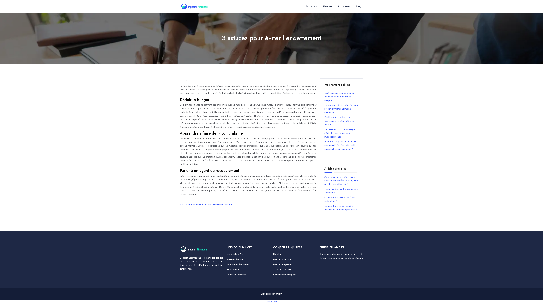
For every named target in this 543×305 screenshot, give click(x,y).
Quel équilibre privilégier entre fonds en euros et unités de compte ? (339, 96)
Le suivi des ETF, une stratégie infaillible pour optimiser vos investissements (339, 133)
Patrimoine (343, 6)
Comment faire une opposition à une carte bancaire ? (208, 204)
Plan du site (271, 301)
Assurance (311, 6)
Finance (327, 6)
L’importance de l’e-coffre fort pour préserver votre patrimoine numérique (341, 109)
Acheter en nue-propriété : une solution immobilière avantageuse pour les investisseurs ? (341, 180)
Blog (358, 6)
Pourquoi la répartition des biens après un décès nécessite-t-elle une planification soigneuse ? (340, 145)
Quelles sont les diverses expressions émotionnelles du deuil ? (339, 121)
